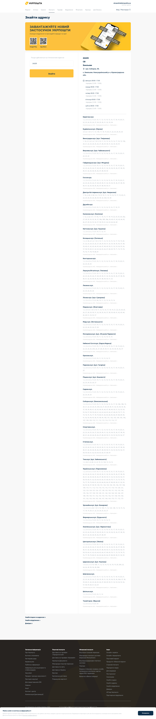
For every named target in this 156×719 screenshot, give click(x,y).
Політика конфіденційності (29, 715)
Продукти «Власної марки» (116, 662)
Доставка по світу (58, 667)
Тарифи (60, 10)
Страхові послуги (112, 665)
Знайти (51, 74)
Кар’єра (88, 10)
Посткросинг (111, 674)
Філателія (79, 10)
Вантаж (55, 673)
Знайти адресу (111, 683)
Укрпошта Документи (59, 661)
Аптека (35, 10)
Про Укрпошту (30, 652)
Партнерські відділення (114, 695)
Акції (27, 688)
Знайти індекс (111, 680)
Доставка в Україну (59, 670)
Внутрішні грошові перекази (89, 652)
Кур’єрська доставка (59, 676)
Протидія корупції (31, 679)
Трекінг (43, 10)
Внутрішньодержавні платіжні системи (90, 662)
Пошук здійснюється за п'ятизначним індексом (47, 58)
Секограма (110, 677)
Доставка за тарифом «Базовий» (63, 658)
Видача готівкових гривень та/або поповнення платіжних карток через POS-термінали (91, 671)
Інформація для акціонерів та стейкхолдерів (35, 669)
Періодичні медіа (112, 668)
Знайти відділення (32, 620)
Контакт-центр (30, 691)
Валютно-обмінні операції (88, 676)
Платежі (82, 666)
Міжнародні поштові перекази (62, 664)
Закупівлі (28, 673)
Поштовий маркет (112, 658)
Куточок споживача (32, 655)
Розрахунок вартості (59, 679)
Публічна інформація (32, 665)
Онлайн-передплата (113, 655)
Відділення (69, 10)
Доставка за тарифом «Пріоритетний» (59, 654)
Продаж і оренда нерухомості (35, 676)
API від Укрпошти (112, 692)
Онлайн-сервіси (112, 652)
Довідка (28, 623)
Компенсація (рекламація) (34, 694)
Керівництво (29, 662)
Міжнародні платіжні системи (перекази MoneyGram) (89, 657)
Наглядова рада (30, 658)
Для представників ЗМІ (33, 682)
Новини (28, 685)
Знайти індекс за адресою (35, 617)
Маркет (27, 10)
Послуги (52, 10)
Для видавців (111, 671)
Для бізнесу (97, 10)
